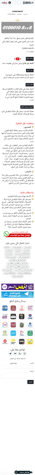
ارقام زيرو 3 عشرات (11, 257)
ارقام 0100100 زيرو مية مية (22, 254)
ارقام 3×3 (7, 248)
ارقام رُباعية (26, 251)
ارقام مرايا (17, 251)
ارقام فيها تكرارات (16, 248)
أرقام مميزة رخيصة (17, 276)
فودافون (19, 14)
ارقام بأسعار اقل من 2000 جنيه (17, 260)
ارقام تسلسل (27, 248)
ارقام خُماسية (9, 251)
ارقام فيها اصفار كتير (24, 257)
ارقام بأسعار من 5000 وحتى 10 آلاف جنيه (17, 267)
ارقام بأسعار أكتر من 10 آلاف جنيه (23, 270)
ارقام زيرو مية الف (7, 270)
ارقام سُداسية (8, 254)
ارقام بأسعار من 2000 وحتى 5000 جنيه (18, 264)
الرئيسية (25, 14)
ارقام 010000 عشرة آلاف (24, 273)
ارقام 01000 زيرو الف (9, 273)
